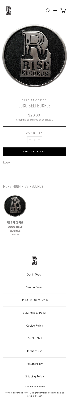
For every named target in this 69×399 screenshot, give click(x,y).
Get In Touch (34, 274)
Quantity (34, 132)
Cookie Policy (34, 325)
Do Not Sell (34, 338)
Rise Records (34, 100)
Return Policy (34, 363)
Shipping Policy (34, 376)
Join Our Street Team (35, 300)
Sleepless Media (51, 392)
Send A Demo (34, 287)
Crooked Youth (34, 395)
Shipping (21, 119)
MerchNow (22, 392)
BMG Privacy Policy (35, 312)
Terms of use (34, 351)
